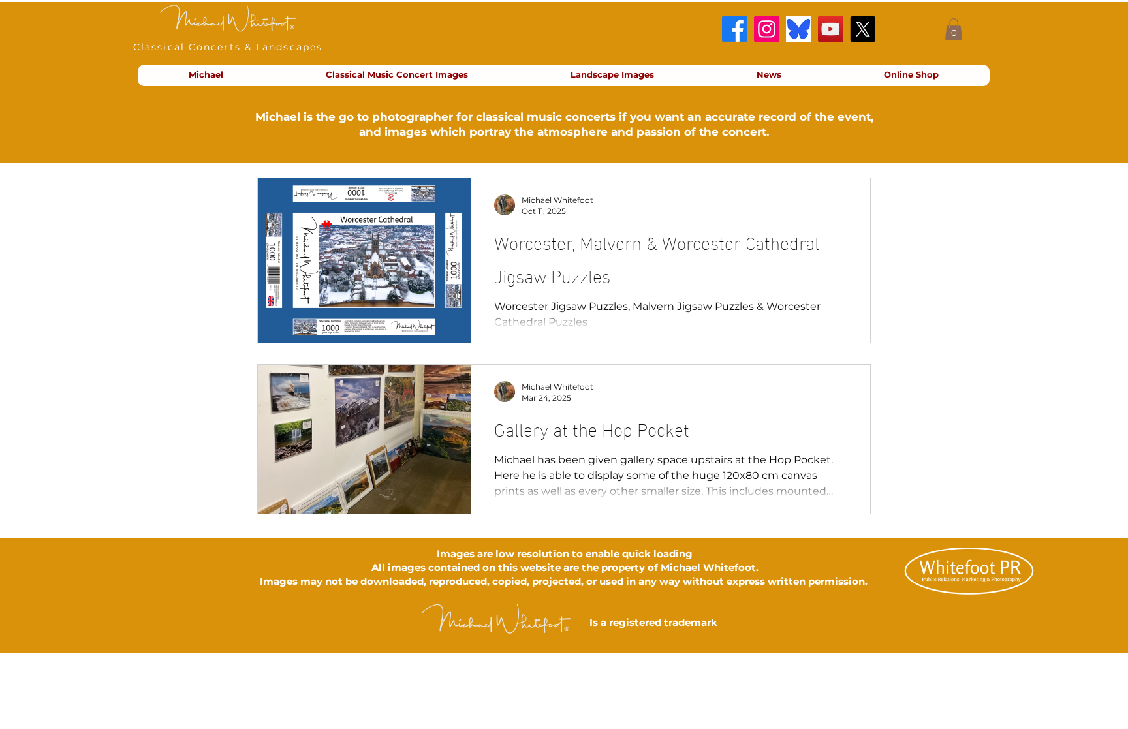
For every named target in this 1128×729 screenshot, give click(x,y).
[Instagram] (766, 29)
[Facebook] (734, 29)
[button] (954, 29)
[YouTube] (830, 29)
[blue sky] (798, 29)
